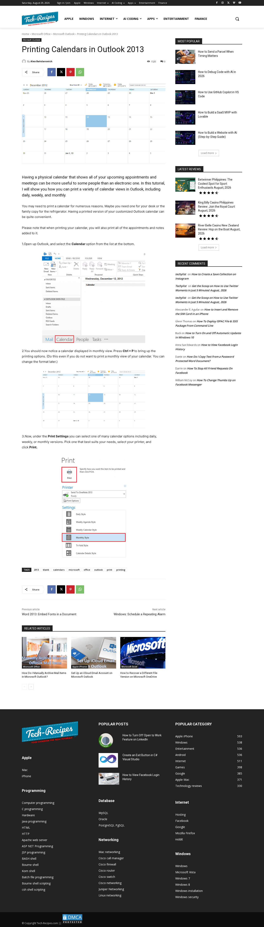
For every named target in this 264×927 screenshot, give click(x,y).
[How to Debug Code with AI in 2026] (185, 77)
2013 (36, 569)
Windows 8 (182, 885)
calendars (59, 569)
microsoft (74, 569)
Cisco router (107, 870)
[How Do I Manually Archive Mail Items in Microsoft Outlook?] (44, 653)
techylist (180, 274)
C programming (32, 809)
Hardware (28, 815)
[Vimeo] (234, 3)
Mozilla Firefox (185, 833)
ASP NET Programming (37, 846)
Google (180, 827)
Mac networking (109, 852)
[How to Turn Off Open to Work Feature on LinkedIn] (106, 740)
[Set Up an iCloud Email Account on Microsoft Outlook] (93, 653)
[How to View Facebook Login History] (109, 779)
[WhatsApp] (80, 72)
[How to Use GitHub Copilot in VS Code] (185, 97)
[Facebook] (216, 3)
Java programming (34, 821)
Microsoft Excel (129, 666)
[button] (237, 19)
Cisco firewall (107, 864)
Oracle (103, 819)
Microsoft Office (41, 34)
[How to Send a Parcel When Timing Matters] (185, 57)
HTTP (25, 834)
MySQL (103, 813)
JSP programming (33, 852)
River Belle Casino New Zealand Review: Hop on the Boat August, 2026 (219, 229)
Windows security (187, 897)
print (109, 569)
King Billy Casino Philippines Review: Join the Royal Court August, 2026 (216, 206)
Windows (181, 866)
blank (46, 569)
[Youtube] (239, 3)
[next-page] (31, 686)
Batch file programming (37, 877)
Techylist (180, 286)
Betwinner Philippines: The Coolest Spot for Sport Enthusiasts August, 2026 (215, 183)
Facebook (182, 821)
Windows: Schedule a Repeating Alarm (139, 614)
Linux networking (110, 895)
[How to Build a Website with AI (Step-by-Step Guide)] (185, 138)
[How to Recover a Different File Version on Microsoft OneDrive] (142, 653)
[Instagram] (222, 3)
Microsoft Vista (185, 872)
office (87, 569)
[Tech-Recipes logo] (40, 19)
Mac (25, 770)
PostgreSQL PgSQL (112, 825)
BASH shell (29, 858)
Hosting (180, 814)
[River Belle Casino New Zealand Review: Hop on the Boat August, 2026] (185, 231)
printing (120, 569)
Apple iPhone (79, 666)
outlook (98, 569)
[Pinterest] (70, 72)
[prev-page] (24, 686)
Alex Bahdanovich (41, 61)
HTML (26, 827)
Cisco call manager (111, 858)
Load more (207, 153)
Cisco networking (110, 883)
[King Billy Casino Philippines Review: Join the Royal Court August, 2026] (185, 208)
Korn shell (28, 871)
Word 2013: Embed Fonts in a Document (49, 614)
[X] (228, 3)
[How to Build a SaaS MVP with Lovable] (185, 118)
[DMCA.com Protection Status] (72, 923)
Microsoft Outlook (63, 34)
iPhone (26, 776)
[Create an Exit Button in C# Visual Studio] (108, 760)
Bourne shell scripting (36, 883)
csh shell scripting (33, 889)
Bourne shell (30, 865)
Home (25, 34)
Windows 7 (182, 878)
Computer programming (38, 803)
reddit (179, 839)
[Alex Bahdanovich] (24, 61)
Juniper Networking (111, 889)
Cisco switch (107, 877)
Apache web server (34, 840)
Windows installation (189, 891)
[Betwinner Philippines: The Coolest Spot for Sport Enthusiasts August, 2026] (185, 185)
